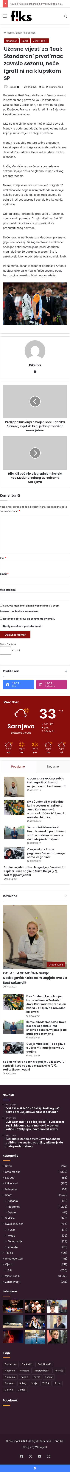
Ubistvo (9, 1389)
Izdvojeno (11, 1189)
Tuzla (57, 1383)
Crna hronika (12, 1171)
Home (10, 32)
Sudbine (10, 1218)
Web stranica (8, 589)
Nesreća (59, 1370)
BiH (10, 1270)
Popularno (18, 766)
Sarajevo (9, 1383)
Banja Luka (11, 1364)
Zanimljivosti (12, 1281)
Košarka (13, 1200)
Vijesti (8, 1264)
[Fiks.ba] (21, 15)
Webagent (41, 1447)
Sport (19, 32)
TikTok (9, 1252)
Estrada (9, 1177)
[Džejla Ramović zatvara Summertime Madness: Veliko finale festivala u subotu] (35, 1322)
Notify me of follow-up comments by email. (29, 618)
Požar (37, 1377)
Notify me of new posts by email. (22, 626)
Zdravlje (13, 1247)
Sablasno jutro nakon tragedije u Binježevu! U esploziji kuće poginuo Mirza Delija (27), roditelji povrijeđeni (35, 871)
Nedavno (53, 766)
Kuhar (11, 1229)
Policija (24, 1377)
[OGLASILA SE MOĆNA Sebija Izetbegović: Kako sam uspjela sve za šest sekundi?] (14, 787)
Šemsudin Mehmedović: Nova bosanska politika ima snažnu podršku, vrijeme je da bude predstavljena (46, 833)
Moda (11, 1235)
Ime (3, 558)
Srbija (34, 1383)
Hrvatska (24, 1370)
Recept (48, 1377)
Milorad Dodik (42, 1370)
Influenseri (11, 1183)
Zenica (21, 1389)
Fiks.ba (12, 86)
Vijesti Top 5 (40, 40)
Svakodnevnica (14, 1223)
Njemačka (10, 1377)
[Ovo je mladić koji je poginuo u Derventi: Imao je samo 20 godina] (14, 853)
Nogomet (29, 32)
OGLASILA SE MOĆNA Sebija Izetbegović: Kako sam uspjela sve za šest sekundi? (46, 782)
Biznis (8, 1166)
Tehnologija (15, 1241)
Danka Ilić (27, 1364)
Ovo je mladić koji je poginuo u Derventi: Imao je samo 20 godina (46, 853)
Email (4, 573)
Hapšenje (10, 1370)
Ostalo (12, 1212)
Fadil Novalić (44, 1364)
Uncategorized (14, 1258)
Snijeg (22, 1383)
